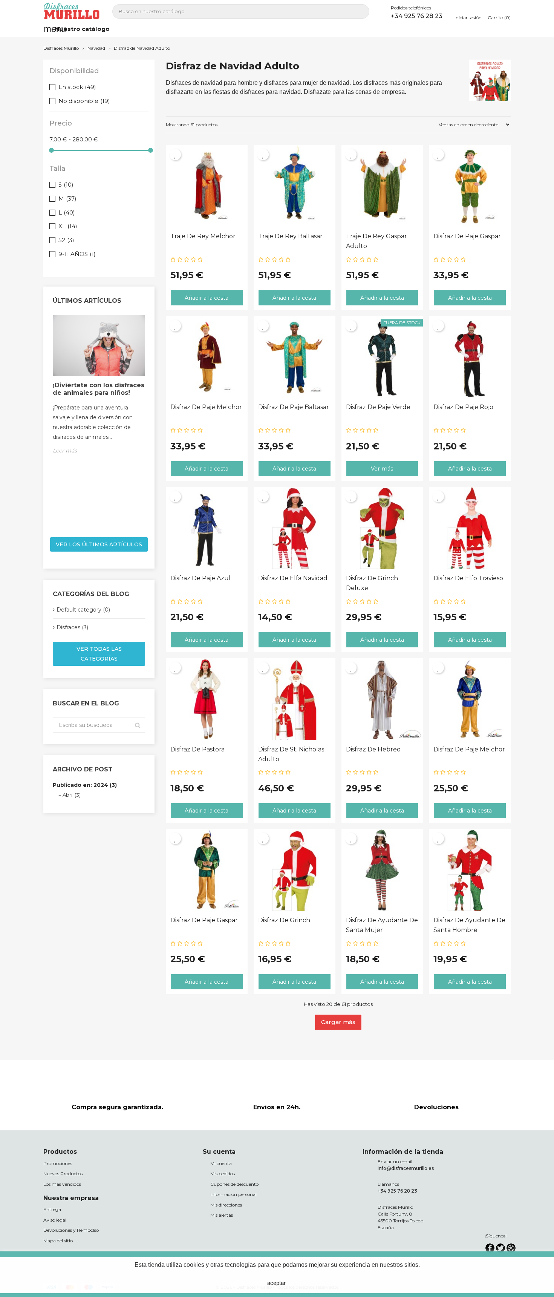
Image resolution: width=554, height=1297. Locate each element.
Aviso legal (54, 1220)
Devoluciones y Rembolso (71, 1230)
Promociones (57, 1163)
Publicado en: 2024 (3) (85, 785)
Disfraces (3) (72, 627)
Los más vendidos (62, 1184)
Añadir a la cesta (206, 297)
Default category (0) (83, 609)
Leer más (65, 450)
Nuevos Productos (63, 1173)
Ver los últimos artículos (99, 544)
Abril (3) (72, 795)
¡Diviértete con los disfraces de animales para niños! (98, 389)
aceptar (276, 1283)
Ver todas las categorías (99, 653)
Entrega (52, 1209)
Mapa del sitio (58, 1240)
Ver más (382, 468)
